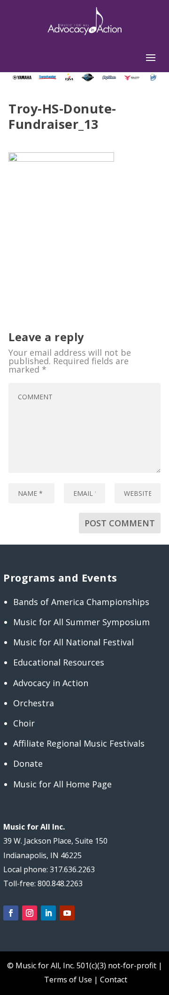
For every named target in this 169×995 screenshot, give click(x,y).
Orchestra (33, 703)
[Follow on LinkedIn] (48, 912)
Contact (113, 979)
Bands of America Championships (81, 601)
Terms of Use (68, 979)
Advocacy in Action (50, 682)
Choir (24, 723)
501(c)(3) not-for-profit (115, 965)
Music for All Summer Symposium (81, 622)
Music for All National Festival (73, 642)
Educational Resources (58, 662)
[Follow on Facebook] (10, 912)
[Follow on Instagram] (29, 912)
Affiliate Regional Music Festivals (79, 743)
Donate (28, 763)
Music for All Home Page (62, 784)
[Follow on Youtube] (67, 912)
